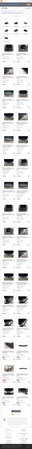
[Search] (10, 8)
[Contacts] (28, 1)
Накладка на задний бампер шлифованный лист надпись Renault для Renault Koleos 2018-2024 (23, 283)
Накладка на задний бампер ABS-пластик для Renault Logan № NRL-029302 (8, 397)
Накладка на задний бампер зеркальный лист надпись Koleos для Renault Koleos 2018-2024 (23, 146)
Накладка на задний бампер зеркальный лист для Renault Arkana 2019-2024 (23, 54)
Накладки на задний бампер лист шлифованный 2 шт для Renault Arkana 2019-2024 (23, 329)
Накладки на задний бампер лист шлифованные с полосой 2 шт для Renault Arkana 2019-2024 (8, 329)
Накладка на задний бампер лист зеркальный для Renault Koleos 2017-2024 (23, 168)
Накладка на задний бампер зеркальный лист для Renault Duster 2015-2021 (8, 77)
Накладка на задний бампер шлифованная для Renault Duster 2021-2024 (8, 214)
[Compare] (14, 47)
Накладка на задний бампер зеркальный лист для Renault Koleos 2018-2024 (8, 123)
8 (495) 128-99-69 (28, 8)
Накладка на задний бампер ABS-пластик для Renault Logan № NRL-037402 (22, 397)
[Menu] (1, 1)
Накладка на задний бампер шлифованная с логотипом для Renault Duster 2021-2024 (23, 214)
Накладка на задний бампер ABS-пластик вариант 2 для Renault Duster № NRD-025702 (8, 352)
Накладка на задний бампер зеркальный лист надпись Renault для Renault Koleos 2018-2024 (8, 168)
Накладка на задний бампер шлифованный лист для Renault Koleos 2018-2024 (8, 260)
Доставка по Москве (23, 441)
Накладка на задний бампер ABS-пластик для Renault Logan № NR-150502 (22, 374)
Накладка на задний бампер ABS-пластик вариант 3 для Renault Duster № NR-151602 (23, 352)
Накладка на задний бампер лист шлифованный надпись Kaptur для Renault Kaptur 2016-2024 (22, 191)
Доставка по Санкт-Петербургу (23, 442)
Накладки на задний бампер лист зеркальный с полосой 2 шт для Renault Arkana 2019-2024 (22, 306)
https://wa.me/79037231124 (22, 435)
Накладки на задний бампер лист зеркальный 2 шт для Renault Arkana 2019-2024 (8, 306)
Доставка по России (23, 443)
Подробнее (18, 447)
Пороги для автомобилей (8, 442)
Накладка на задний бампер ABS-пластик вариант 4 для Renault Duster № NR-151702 (8, 374)
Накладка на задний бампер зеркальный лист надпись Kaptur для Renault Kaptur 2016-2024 (8, 146)
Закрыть (28, 4)
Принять (27, 446)
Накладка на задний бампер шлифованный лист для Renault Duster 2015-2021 (23, 237)
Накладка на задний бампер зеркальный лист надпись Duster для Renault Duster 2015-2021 (23, 123)
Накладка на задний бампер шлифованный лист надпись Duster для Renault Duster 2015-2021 (22, 260)
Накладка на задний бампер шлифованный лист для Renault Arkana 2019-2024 (8, 237)
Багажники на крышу (8, 443)
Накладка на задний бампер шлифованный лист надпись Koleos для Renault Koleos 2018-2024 (8, 283)
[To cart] (14, 62)
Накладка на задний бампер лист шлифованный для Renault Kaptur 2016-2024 (8, 191)
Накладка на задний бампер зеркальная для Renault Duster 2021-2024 (8, 54)
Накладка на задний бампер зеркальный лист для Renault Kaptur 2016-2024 (8, 100)
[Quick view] (14, 44)
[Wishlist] (14, 45)
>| (19, 414)
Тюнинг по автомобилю (8, 441)
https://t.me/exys (24, 435)
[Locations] (26, 1)
